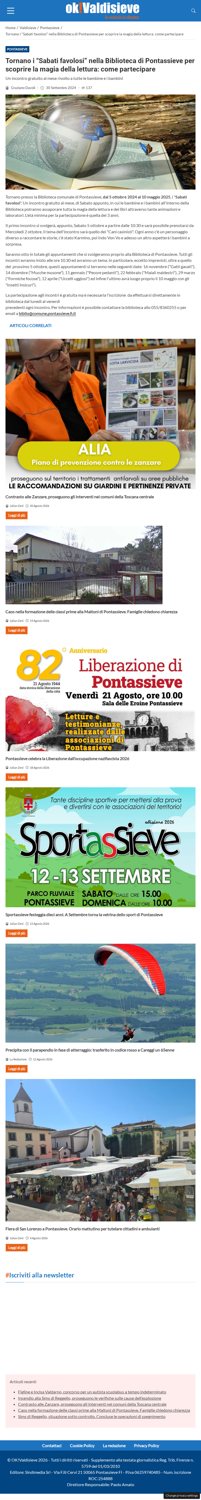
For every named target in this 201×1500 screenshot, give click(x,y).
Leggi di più (16, 515)
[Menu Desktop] (10, 10)
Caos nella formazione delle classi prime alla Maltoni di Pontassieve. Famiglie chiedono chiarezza (91, 611)
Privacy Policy (146, 1445)
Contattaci (52, 1445)
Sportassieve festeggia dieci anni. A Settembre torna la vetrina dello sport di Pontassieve (84, 914)
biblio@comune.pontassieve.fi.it (47, 313)
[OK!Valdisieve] (102, 10)
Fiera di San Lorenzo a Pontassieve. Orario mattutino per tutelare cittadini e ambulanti (82, 1228)
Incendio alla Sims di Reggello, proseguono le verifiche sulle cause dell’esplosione (89, 1398)
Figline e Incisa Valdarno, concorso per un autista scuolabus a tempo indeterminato (92, 1391)
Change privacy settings (182, 1495)
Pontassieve (17, 49)
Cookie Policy (82, 1445)
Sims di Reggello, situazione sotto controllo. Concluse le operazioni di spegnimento (91, 1416)
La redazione (114, 1445)
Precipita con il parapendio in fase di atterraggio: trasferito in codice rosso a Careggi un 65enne (89, 1049)
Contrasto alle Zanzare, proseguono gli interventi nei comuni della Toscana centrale (79, 496)
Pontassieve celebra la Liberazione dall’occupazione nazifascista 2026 (67, 758)
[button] (193, 10)
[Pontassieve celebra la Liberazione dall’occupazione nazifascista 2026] (100, 696)
